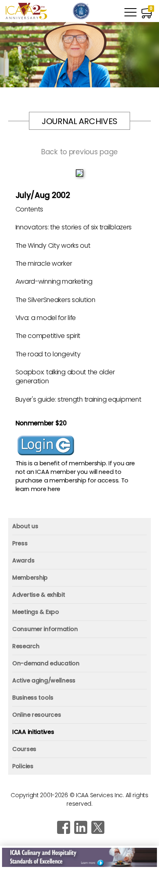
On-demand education (46, 663)
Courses (24, 749)
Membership (30, 577)
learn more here (38, 489)
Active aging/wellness (43, 680)
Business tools (32, 697)
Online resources (36, 715)
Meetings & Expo (35, 612)
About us (25, 526)
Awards (23, 560)
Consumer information (44, 629)
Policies (22, 766)
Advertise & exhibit (38, 595)
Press (20, 543)
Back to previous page (79, 152)
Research (26, 646)
